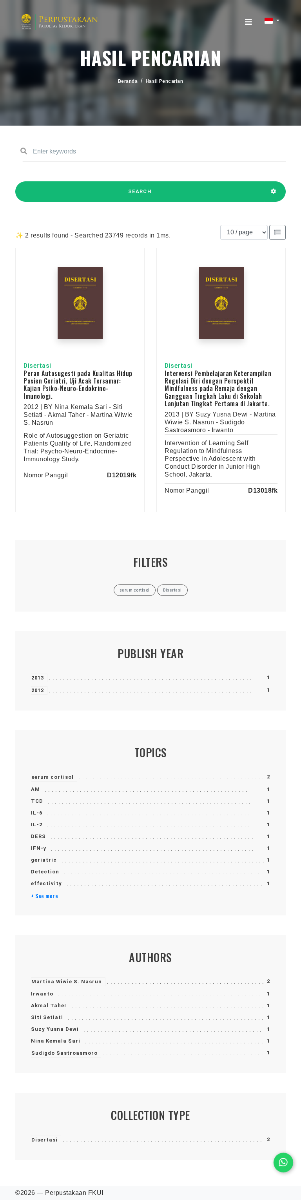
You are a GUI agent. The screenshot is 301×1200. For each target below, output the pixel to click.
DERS (38, 836)
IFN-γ (38, 848)
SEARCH (140, 191)
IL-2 (36, 824)
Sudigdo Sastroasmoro (64, 1053)
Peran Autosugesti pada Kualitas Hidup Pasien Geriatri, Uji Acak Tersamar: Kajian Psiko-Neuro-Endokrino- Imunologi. (78, 385)
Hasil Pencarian (164, 81)
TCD (37, 801)
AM (35, 789)
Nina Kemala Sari (55, 1041)
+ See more (44, 896)
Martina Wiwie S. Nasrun (66, 981)
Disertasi (44, 1140)
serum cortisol (52, 777)
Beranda (128, 81)
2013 (37, 678)
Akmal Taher (49, 1005)
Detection (45, 872)
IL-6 (36, 813)
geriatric (44, 860)
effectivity (46, 883)
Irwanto (42, 994)
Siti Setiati (47, 1017)
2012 (37, 690)
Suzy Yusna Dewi (55, 1029)
